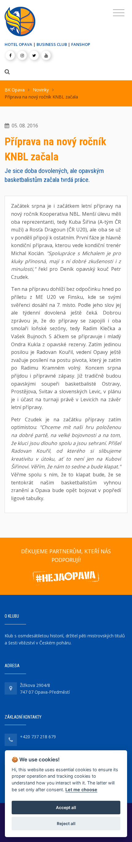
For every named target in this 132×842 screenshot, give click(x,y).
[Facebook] (10, 55)
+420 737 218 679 (38, 737)
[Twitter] (34, 55)
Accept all (66, 807)
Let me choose (81, 789)
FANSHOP (80, 44)
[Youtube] (46, 55)
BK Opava (15, 90)
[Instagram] (22, 55)
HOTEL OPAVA (18, 44)
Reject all (66, 823)
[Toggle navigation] (118, 13)
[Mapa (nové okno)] (11, 688)
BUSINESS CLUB (52, 44)
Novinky (41, 90)
